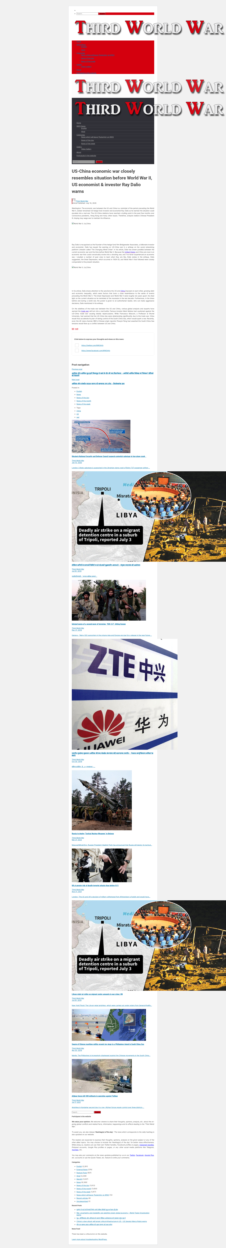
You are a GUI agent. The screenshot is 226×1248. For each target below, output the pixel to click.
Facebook (140, 1155)
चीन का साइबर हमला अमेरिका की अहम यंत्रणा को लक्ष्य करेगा (94, 1225)
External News (82, 1170)
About (79, 70)
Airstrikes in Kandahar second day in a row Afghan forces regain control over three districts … (108, 1107)
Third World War (82, 201)
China (79, 411)
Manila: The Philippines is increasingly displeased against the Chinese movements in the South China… (111, 1055)
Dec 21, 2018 (77, 630)
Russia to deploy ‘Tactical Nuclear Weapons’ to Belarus (93, 834)
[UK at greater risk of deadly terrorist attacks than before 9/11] (102, 882)
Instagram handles (146, 1145)
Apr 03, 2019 (77, 1050)
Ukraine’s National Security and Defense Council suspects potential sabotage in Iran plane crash (109, 456)
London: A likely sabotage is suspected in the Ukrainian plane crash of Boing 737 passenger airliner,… (111, 468)
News (79, 394)
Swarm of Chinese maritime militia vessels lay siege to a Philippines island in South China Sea (108, 1044)
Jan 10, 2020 (77, 463)
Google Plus (149, 1155)
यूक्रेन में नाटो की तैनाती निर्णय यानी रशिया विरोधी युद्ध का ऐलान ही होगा (97, 1210)
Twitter (132, 1155)
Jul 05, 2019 (76, 571)
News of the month (84, 401)
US (78, 414)
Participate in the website (86, 73)
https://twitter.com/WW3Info (92, 345)
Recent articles (82, 1198)
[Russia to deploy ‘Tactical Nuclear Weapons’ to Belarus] (102, 830)
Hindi (83, 50)
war (78, 417)
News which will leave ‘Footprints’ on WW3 (97, 55)
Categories (81, 53)
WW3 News (81, 45)
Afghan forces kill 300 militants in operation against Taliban (95, 1096)
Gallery (79, 65)
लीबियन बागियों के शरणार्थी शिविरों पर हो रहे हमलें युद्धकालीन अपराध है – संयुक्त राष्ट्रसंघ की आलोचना (106, 565)
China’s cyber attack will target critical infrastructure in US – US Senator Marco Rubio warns (112, 1221)
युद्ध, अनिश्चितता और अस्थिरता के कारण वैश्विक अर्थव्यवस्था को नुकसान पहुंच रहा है (101, 1218)
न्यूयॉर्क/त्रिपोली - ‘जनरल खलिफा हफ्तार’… (84, 576)
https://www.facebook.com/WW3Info (95, 351)
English (84, 47)
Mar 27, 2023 (77, 840)
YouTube (75, 1150)
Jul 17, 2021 (76, 1102)
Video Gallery (86, 67)
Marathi (79, 1179)
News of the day (87, 58)
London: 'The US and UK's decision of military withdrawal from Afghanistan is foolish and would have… (111, 897)
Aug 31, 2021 (77, 892)
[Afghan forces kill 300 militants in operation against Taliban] (102, 1092)
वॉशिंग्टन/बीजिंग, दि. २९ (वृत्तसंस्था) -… (83, 767)
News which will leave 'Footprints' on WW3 (93, 1195)
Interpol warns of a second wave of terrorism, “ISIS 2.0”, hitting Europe (99, 624)
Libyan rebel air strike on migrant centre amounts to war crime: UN (97, 994)
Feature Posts (82, 1173)
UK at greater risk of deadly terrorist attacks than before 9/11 (95, 885)
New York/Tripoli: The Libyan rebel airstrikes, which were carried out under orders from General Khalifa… (112, 1005)
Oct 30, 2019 (77, 761)
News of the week (88, 61)
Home (79, 42)
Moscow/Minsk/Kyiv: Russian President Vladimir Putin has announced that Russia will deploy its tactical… (112, 845)
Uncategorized (82, 1201)
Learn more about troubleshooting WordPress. (89, 1239)
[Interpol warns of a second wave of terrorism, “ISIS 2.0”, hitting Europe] (109, 620)
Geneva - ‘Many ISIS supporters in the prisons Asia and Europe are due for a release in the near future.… (112, 635)
